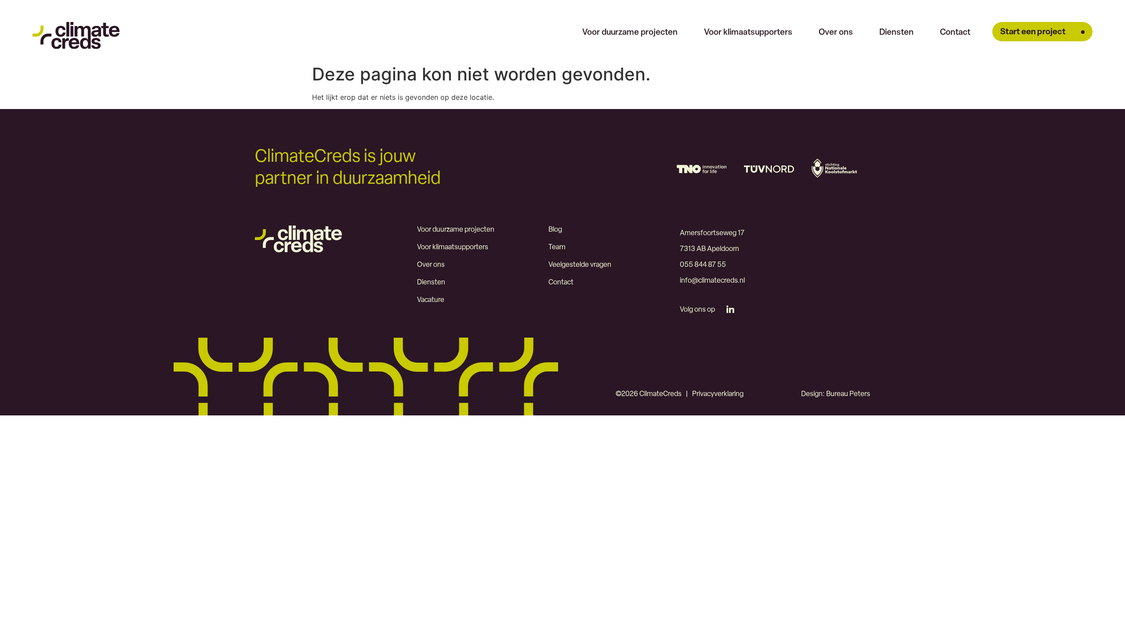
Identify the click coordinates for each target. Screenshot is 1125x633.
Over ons (836, 33)
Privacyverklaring (718, 394)
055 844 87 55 (703, 265)
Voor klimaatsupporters (748, 33)
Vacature (430, 300)
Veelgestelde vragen (579, 265)
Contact (955, 33)
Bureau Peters (848, 394)
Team (557, 247)
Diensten (896, 33)
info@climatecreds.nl (712, 280)
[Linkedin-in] (730, 310)
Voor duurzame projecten (630, 33)
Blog (555, 229)
